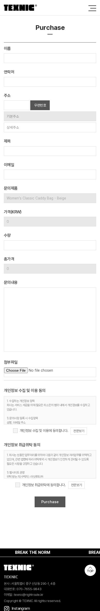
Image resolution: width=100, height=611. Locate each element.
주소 (7, 95)
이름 (7, 48)
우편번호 (40, 105)
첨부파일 (11, 362)
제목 (7, 141)
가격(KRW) (13, 212)
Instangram (21, 608)
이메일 (9, 164)
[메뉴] (92, 8)
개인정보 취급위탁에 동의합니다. (44, 485)
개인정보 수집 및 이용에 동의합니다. (44, 431)
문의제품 (11, 188)
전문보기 (78, 431)
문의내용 (11, 282)
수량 (7, 235)
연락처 (9, 71)
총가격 (9, 259)
